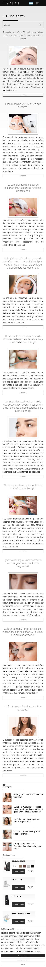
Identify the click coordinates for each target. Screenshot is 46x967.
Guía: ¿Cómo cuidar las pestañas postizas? (23, 708)
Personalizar (23, 964)
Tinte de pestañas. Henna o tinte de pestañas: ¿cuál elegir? (23, 487)
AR (31, 3)
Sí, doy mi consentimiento (23, 955)
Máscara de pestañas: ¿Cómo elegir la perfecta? (27, 832)
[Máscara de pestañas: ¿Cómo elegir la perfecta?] (7, 834)
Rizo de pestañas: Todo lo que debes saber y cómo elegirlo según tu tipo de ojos (23, 35)
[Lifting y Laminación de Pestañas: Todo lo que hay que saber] (7, 847)
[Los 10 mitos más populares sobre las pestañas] (7, 822)
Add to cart (18, 871)
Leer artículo (23, 94)
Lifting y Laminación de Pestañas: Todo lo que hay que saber (27, 846)
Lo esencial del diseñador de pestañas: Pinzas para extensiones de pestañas (23, 187)
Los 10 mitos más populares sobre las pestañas (26, 820)
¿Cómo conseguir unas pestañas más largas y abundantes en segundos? (23, 563)
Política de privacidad (8, 929)
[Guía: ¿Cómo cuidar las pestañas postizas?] (7, 797)
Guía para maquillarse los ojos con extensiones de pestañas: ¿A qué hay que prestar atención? (23, 631)
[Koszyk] (37, 3)
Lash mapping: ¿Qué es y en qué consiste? (23, 105)
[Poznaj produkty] (4, 3)
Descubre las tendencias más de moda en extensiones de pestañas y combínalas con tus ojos (23, 339)
